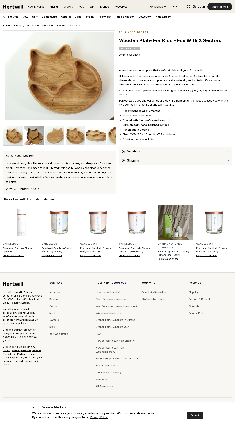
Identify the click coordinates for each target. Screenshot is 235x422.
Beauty (89, 16)
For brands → (157, 6)
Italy (21, 357)
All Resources (104, 386)
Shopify (68, 6)
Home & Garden (125, 16)
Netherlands (9, 354)
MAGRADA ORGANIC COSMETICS (170, 246)
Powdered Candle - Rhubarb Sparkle (18, 250)
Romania (36, 350)
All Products (10, 16)
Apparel (66, 16)
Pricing (53, 6)
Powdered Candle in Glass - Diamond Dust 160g (211, 250)
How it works (36, 6)
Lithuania (8, 361)
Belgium (37, 357)
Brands (104, 6)
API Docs (101, 379)
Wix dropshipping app (109, 313)
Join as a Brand (58, 333)
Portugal (22, 354)
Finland (28, 357)
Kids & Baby (163, 16)
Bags (78, 16)
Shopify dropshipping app (111, 299)
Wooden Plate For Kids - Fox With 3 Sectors (53, 25)
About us (54, 292)
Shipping (194, 292)
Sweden (16, 350)
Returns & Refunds (200, 299)
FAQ (98, 333)
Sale (35, 16)
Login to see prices (129, 55)
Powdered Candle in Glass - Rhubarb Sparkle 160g (134, 250)
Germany (26, 350)
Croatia (7, 357)
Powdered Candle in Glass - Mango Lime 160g (95, 250)
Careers (54, 319)
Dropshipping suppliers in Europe (115, 319)
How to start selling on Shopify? (116, 340)
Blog (52, 326)
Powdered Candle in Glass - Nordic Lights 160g (57, 250)
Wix (92, 6)
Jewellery (145, 16)
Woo (81, 6)
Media (52, 313)
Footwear (104, 16)
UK (32, 347)
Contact (54, 306)
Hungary (29, 361)
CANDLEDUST (11, 244)
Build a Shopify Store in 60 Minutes (117, 358)
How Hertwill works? (108, 292)
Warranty (194, 306)
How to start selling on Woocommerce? (110, 349)
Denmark (19, 361)
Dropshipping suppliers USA (112, 326)
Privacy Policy (99, 417)
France (31, 354)
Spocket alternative (154, 292)
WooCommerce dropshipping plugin (117, 306)
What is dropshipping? (109, 372)
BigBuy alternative (153, 299)
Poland (6, 350)
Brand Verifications (107, 365)
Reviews (54, 299)
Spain (15, 357)
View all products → (23, 189)
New (25, 16)
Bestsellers (49, 16)
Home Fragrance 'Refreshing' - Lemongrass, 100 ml (174, 253)
